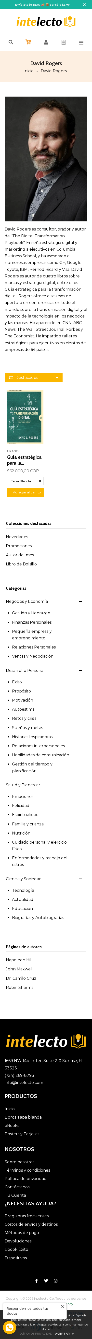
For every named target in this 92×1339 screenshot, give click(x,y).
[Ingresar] (46, 42)
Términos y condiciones (27, 1170)
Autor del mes (20, 555)
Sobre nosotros (19, 1162)
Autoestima (23, 709)
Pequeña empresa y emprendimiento (32, 634)
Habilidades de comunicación (40, 755)
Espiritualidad (25, 814)
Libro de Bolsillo (21, 564)
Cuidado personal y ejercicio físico (39, 845)
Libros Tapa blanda (23, 1117)
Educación (22, 908)
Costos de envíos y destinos (31, 1224)
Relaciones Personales (34, 647)
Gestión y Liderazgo (31, 613)
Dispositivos (16, 1258)
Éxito (17, 682)
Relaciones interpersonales (38, 746)
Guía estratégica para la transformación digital (24, 460)
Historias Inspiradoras (32, 736)
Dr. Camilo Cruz (21, 978)
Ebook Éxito (16, 1249)
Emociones (22, 796)
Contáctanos (17, 1187)
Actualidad (22, 899)
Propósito (21, 691)
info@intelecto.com (24, 1082)
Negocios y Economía (27, 601)
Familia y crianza (28, 824)
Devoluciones (18, 1241)
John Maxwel (19, 969)
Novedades (17, 536)
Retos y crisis (24, 718)
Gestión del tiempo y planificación (32, 767)
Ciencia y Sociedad (24, 879)
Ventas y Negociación (32, 656)
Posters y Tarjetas (22, 1134)
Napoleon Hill (19, 960)
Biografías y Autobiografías (38, 917)
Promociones (19, 546)
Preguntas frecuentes (27, 1216)
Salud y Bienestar (23, 785)
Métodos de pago (22, 1232)
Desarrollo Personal (25, 670)
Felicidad (20, 805)
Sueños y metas (27, 727)
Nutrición (21, 833)
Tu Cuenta (15, 1195)
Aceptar (64, 1333)
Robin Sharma (20, 987)
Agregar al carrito (27, 492)
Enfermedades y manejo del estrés (39, 861)
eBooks (12, 1125)
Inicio (29, 71)
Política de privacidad (26, 1178)
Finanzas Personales (32, 622)
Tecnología (23, 890)
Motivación (22, 700)
